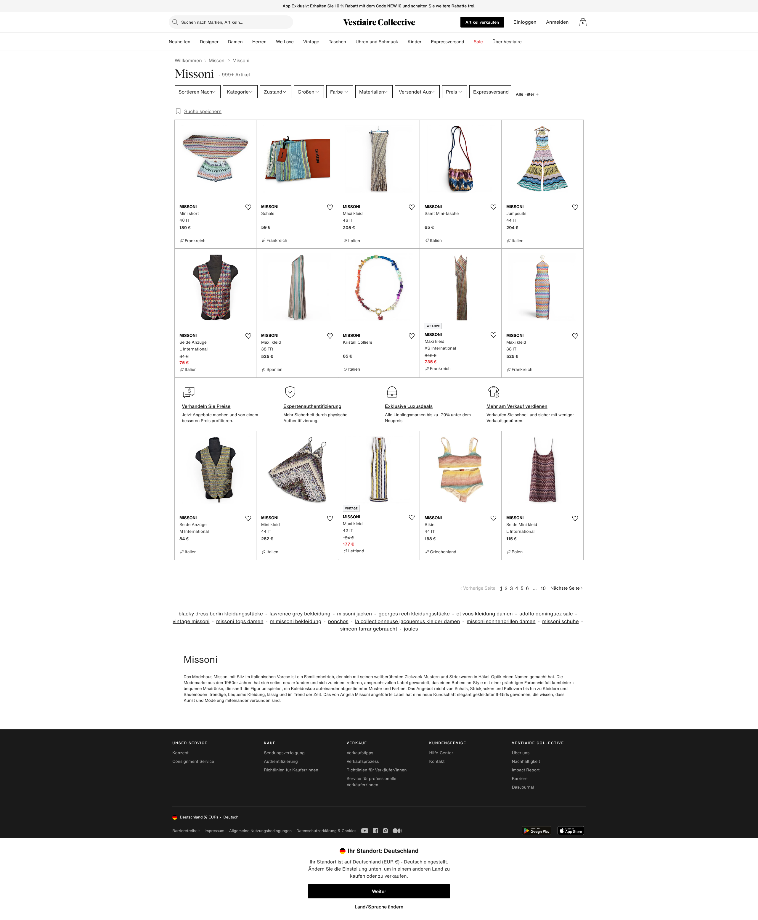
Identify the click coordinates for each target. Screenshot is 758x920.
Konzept (180, 753)
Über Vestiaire (507, 41)
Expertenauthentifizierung (312, 406)
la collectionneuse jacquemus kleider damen (407, 621)
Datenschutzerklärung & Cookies (326, 831)
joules (411, 629)
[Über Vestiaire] (526, 41)
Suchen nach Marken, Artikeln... (212, 22)
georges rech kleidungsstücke (413, 613)
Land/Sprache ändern (379, 906)
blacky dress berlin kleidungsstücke (221, 613)
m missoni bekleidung (295, 621)
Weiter (379, 891)
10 (543, 588)
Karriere (520, 779)
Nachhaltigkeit (526, 761)
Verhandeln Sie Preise (206, 406)
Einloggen (525, 22)
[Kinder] (426, 41)
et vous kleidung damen (484, 613)
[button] (583, 22)
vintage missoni (191, 621)
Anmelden (557, 22)
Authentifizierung (281, 761)
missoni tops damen (239, 621)
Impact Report (526, 770)
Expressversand (447, 41)
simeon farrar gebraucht (368, 629)
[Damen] (247, 41)
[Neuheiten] (195, 41)
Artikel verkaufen (482, 22)
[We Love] (298, 41)
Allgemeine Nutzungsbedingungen (260, 831)
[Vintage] (324, 41)
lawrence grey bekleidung (299, 613)
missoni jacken (354, 613)
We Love (285, 41)
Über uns (520, 753)
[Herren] (271, 41)
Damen (235, 41)
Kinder (415, 41)
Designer (209, 41)
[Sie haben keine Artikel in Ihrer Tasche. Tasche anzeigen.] (583, 22)
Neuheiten (179, 41)
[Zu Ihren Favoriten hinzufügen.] (248, 207)
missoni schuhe (560, 621)
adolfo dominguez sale (546, 613)
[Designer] (223, 41)
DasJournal (523, 787)
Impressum (214, 831)
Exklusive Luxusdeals (409, 406)
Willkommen (188, 60)
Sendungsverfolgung (284, 753)
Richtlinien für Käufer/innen (291, 770)
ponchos (338, 621)
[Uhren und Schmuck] (403, 41)
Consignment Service (193, 761)
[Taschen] (351, 41)
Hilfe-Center (441, 753)
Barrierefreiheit (186, 831)
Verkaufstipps (359, 753)
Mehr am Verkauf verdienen (516, 406)
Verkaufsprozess (362, 761)
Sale (478, 41)
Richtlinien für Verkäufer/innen (376, 770)
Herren (259, 41)
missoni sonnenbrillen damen (501, 621)
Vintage (311, 41)
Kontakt (437, 761)
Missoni (217, 60)
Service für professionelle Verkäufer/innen (371, 782)
